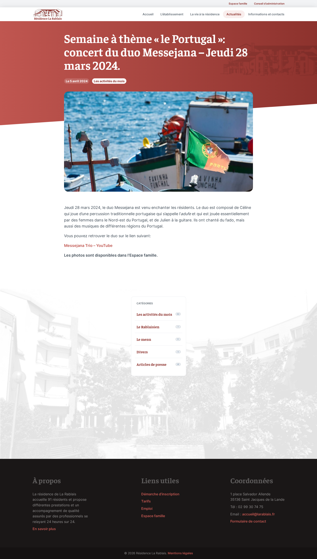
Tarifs (146, 501)
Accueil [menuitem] (148, 14)
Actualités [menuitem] (233, 14)
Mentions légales (180, 553)
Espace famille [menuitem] (238, 3)
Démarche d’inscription (160, 494)
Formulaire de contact (248, 521)
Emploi (146, 508)
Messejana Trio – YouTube (88, 245)
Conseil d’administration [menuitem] (269, 3)
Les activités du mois (109, 81)
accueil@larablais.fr (258, 514)
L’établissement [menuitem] (171, 14)
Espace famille (153, 516)
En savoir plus (44, 529)
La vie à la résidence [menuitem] (205, 14)
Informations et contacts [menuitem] (266, 14)
